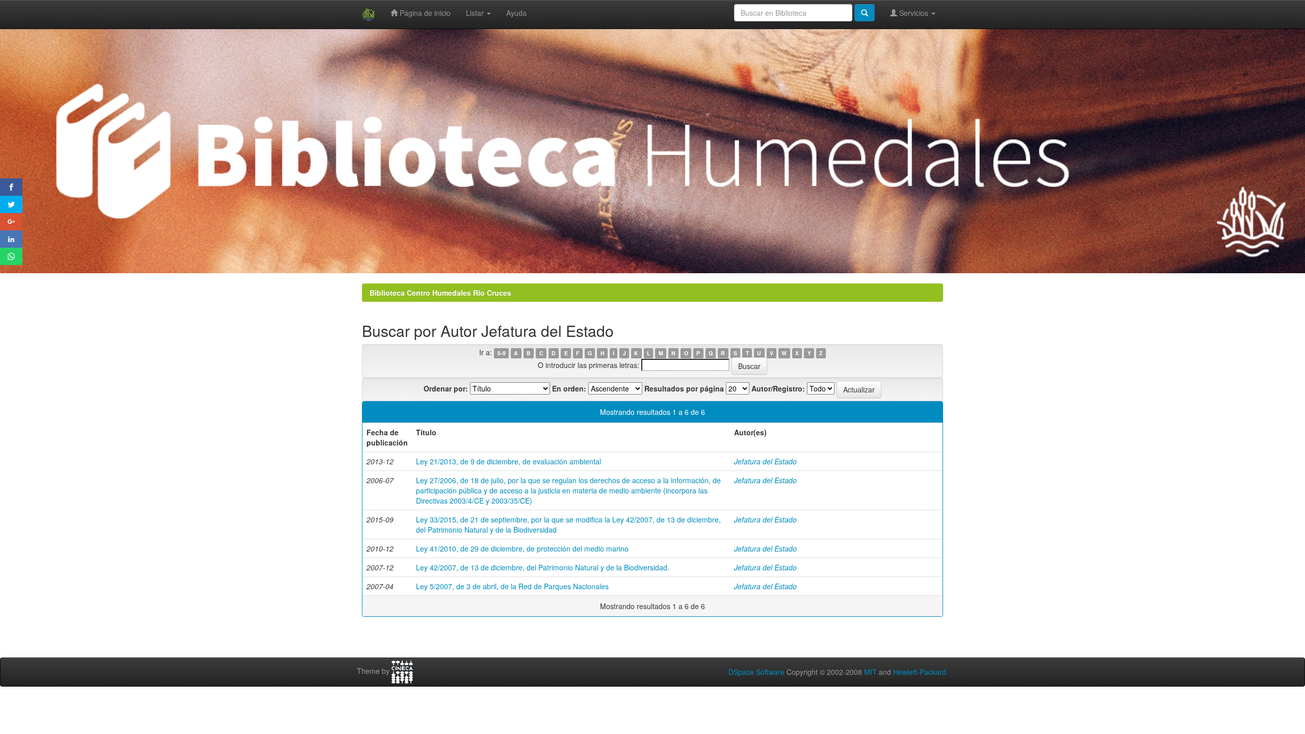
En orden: (569, 388)
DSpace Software (756, 672)
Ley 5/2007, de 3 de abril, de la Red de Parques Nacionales (512, 586)
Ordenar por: (446, 388)
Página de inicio (424, 13)
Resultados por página (684, 388)
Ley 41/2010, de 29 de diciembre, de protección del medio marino (522, 548)
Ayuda (516, 13)
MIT (870, 672)
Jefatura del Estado (765, 461)
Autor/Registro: (778, 388)
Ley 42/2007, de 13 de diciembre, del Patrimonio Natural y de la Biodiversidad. (542, 567)
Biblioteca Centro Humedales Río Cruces (440, 292)
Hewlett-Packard (919, 672)
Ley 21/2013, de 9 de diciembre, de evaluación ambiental (508, 461)
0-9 (502, 353)
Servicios (913, 13)
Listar (476, 13)
